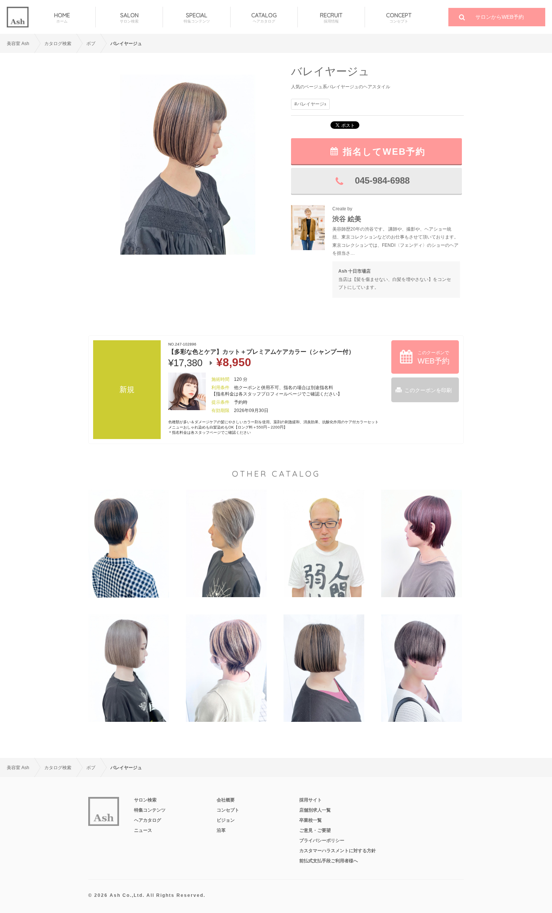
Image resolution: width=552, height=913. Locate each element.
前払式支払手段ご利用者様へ (328, 860)
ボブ (90, 43)
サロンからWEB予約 (499, 17)
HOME (62, 18)
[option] (187, 164)
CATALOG (264, 18)
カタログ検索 (57, 43)
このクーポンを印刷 (428, 390)
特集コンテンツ (150, 810)
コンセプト (228, 810)
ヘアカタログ (147, 820)
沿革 (221, 830)
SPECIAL (197, 18)
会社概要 (226, 800)
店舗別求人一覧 (315, 810)
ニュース (143, 830)
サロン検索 (145, 800)
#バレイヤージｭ (310, 104)
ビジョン (226, 820)
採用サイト (310, 800)
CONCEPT (399, 18)
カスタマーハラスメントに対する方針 (337, 850)
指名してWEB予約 (384, 151)
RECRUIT (331, 18)
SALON (129, 18)
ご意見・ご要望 (315, 830)
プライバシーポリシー (321, 840)
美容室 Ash (18, 43)
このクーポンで (433, 357)
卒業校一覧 (310, 820)
